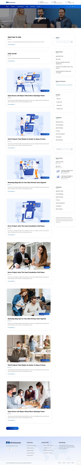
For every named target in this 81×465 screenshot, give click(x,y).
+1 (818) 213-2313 (71, 2)
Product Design (30, 455)
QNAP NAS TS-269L (14, 37)
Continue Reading (11, 44)
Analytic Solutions (30, 450)
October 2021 (59, 102)
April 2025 (59, 98)
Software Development (44, 313)
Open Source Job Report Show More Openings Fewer (26, 96)
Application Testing (45, 90)
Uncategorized (58, 136)
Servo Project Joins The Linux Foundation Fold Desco (26, 226)
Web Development (45, 360)
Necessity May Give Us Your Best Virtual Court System (27, 182)
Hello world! (12, 54)
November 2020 (60, 108)
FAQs (73, 462)
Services (12, 6)
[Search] (72, 148)
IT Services (46, 267)
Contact (38, 6)
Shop (27, 6)
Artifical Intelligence (59, 124)
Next (15, 428)
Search (57, 37)
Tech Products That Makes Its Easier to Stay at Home (26, 139)
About (64, 462)
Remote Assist (21, 6)
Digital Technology (59, 127)
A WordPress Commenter (61, 84)
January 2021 (59, 105)
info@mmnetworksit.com (58, 2)
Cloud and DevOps (30, 452)
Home (7, 6)
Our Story (33, 6)
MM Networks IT (28, 462)
